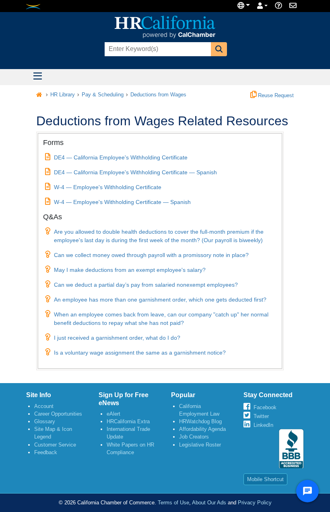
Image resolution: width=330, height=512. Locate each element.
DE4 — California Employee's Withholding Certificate (121, 157)
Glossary (44, 421)
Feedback (45, 452)
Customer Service (55, 445)
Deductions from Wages (158, 95)
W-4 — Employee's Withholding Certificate (107, 187)
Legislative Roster (200, 445)
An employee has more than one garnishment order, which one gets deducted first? (160, 299)
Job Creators (194, 437)
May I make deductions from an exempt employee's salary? (130, 270)
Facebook (265, 407)
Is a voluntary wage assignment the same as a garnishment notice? (140, 352)
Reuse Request (275, 95)
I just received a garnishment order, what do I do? (117, 338)
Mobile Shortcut (265, 479)
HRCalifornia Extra (128, 421)
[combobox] (157, 49)
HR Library (62, 95)
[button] (219, 49)
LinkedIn (263, 425)
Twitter (261, 416)
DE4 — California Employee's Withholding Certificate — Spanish (135, 172)
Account (44, 406)
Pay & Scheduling (103, 95)
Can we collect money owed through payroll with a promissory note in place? (151, 255)
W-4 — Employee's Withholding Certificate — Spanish (122, 202)
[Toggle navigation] (37, 77)
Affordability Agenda (202, 429)
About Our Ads (209, 503)
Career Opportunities (58, 414)
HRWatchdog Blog (200, 421)
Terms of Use (173, 503)
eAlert (113, 414)
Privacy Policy (255, 503)
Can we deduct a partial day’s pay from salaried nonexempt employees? (146, 284)
